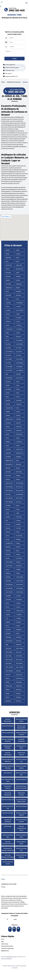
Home (3, 82)
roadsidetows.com (11, 957)
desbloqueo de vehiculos (13, 82)
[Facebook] (18, 929)
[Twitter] (14, 929)
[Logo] (11, 2)
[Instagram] (10, 929)
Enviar (14, 58)
